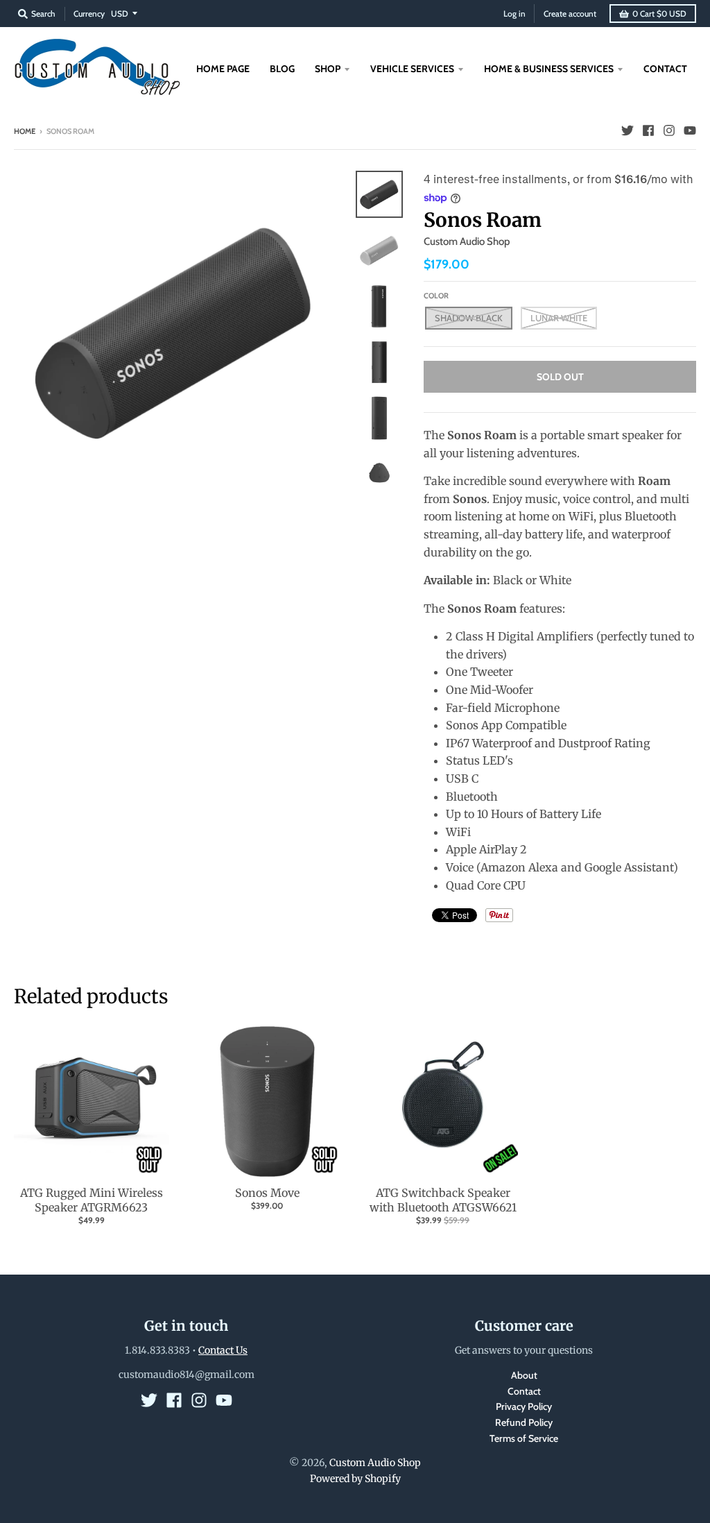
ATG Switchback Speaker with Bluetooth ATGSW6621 (443, 1200)
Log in (514, 13)
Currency (89, 13)
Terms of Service (524, 1438)
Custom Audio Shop (467, 241)
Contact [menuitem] (665, 68)
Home (24, 131)
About (524, 1375)
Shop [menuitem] (327, 68)
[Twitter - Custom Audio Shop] (627, 130)
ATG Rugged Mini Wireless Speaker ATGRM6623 (91, 1200)
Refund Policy (524, 1422)
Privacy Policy (524, 1406)
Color (436, 295)
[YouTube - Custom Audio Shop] (690, 130)
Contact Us (223, 1350)
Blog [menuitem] (282, 68)
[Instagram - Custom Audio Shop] (669, 130)
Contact (524, 1391)
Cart (659, 13)
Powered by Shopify (355, 1478)
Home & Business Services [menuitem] (549, 68)
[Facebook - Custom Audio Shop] (648, 130)
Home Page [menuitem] (223, 68)
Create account (570, 13)
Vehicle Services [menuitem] (412, 68)
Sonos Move (267, 1193)
